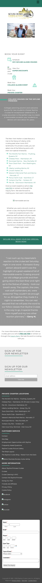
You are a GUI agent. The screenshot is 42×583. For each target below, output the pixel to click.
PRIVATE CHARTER (15, 93)
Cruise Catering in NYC (10, 474)
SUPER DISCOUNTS (20, 71)
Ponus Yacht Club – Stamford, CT (21, 178)
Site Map (5, 439)
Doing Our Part (7, 481)
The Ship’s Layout (8, 452)
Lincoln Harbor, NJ (16, 171)
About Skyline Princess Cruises (13, 468)
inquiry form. (15, 336)
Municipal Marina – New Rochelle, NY (23, 161)
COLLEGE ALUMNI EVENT (18, 85)
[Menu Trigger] (38, 2)
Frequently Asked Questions (12, 445)
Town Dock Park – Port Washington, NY (16, 411)
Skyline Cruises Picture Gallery (13, 448)
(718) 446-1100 (24, 334)
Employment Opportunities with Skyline (16, 442)
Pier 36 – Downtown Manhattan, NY (22, 183)
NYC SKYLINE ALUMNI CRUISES (24, 62)
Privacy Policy (7, 487)
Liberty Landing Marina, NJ (19, 168)
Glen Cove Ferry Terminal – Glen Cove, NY (16, 427)
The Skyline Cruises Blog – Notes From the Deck (19, 455)
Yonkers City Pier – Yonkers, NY (20, 180)
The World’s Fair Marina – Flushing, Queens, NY (18, 399)
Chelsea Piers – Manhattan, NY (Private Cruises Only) (20, 402)
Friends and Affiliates (9, 484)
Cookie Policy (7, 490)
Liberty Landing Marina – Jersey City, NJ (16, 408)
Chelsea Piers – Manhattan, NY (20, 159)
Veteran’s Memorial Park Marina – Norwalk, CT (18, 417)
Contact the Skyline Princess (12, 478)
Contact (5, 436)
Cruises (4, 471)
